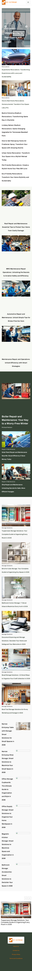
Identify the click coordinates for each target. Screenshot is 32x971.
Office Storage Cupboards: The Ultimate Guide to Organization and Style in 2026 (7, 789)
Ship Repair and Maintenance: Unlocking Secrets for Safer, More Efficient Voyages (13, 488)
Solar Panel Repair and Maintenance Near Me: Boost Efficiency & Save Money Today (14, 455)
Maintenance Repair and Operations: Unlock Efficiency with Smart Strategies (16, 362)
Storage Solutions (7, 528)
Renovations (7, 23)
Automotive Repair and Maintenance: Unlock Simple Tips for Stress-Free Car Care (16, 317)
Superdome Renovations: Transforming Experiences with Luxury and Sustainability (16, 73)
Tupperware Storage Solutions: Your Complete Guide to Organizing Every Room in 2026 (15, 534)
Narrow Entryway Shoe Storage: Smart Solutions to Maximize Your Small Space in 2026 (8, 762)
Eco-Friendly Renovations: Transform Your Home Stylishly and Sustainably (15, 177)
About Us (16, 946)
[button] (5, 26)
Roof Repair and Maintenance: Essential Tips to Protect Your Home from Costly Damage (16, 227)
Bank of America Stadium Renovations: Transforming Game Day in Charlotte (15, 116)
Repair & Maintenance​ (8, 449)
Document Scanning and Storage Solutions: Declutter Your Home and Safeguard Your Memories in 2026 (14, 640)
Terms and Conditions (16, 958)
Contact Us (16, 950)
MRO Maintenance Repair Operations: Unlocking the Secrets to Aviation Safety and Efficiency (16, 272)
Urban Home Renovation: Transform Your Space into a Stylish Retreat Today (16, 156)
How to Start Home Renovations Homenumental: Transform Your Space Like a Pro (15, 104)
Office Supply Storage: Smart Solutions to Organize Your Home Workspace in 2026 (8, 817)
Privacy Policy (16, 954)
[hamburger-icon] (28, 2)
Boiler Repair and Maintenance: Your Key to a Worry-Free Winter (15, 420)
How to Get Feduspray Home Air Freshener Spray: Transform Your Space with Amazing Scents (14, 144)
